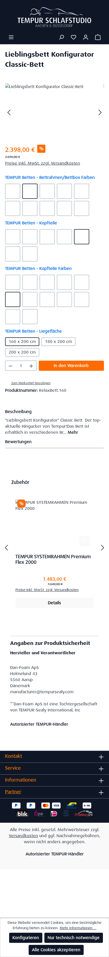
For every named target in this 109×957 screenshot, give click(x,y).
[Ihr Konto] (86, 37)
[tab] (53, 422)
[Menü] (11, 37)
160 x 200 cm (22, 341)
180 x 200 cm (58, 341)
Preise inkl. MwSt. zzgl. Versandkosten (42, 163)
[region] (54, 112)
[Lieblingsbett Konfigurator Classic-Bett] (54, 112)
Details (54, 602)
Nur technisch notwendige (74, 937)
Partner (13, 792)
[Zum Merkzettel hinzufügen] (84, 541)
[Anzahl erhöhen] (31, 366)
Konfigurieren (25, 937)
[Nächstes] (100, 112)
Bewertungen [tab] (18, 441)
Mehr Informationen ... (78, 928)
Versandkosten (23, 835)
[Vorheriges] (9, 112)
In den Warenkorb (71, 365)
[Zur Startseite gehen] (54, 17)
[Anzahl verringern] (10, 366)
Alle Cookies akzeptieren (56, 949)
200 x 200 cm (22, 352)
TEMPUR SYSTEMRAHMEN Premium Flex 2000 (53, 559)
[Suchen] (61, 37)
